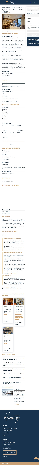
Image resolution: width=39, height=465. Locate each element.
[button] (34, 2)
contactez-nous (9, 452)
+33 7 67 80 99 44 (6, 447)
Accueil (4, 426)
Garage (5, 343)
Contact (4, 435)
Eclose (8, 12)
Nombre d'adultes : (30, 13)
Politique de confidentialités (8, 444)
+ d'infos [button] (17, 404)
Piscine (19, 316)
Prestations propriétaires (7, 430)
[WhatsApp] (8, 456)
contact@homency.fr (7, 448)
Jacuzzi (20, 314)
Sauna (19, 317)
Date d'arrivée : (29, 8)
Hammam (16, 314)
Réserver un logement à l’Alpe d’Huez (10, 428)
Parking (5, 314)
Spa (17, 319)
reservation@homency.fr (9, 250)
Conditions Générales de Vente (9, 442)
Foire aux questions (6, 433)
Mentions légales (6, 440)
